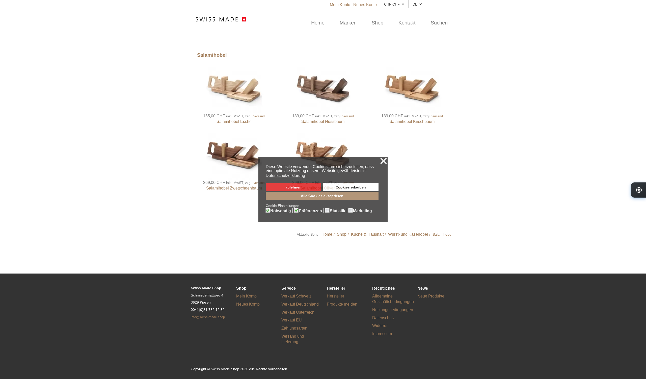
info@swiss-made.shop (208, 317)
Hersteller (335, 296)
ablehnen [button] (293, 187)
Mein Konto (340, 5)
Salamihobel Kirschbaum (412, 121)
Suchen (439, 22)
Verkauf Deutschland (300, 304)
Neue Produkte (430, 296)
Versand (259, 116)
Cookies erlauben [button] (351, 187)
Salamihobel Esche (234, 121)
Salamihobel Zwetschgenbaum (234, 188)
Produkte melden (342, 304)
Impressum (382, 334)
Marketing (362, 211)
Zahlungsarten (294, 328)
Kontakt (407, 22)
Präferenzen (310, 211)
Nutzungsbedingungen (392, 310)
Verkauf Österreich (297, 312)
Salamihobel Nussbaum (322, 121)
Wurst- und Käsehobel (408, 234)
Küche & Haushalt (367, 234)
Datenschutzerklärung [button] (285, 175)
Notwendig (280, 211)
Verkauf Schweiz (296, 296)
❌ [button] (383, 161)
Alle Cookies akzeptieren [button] (322, 196)
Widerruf (379, 325)
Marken (348, 22)
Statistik (337, 211)
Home (318, 22)
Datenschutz (383, 318)
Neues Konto (365, 5)
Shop (377, 22)
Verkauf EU (291, 320)
